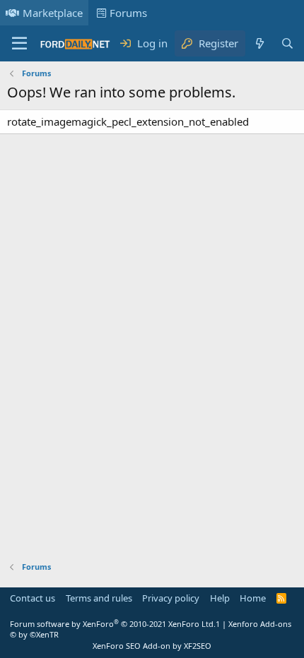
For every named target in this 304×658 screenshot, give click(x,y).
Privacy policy (170, 598)
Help (220, 598)
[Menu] (19, 43)
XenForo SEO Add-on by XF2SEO (152, 645)
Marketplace (53, 13)
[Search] (287, 43)
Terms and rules (99, 598)
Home (253, 598)
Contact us (32, 598)
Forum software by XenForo (113, 623)
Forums (128, 13)
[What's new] (259, 43)
